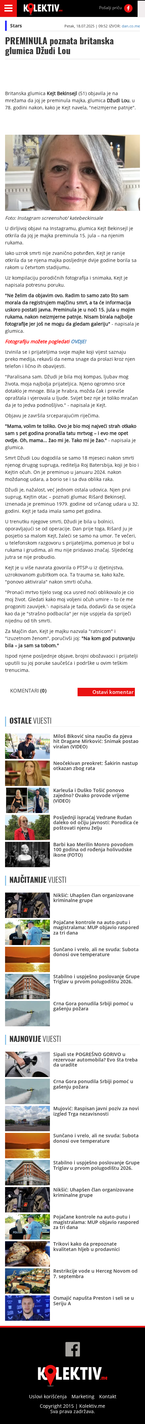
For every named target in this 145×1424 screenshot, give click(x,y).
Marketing (82, 1396)
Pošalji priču (110, 7)
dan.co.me (131, 25)
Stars (16, 25)
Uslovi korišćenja (48, 1396)
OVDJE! (78, 341)
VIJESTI (37, 880)
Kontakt (107, 1396)
